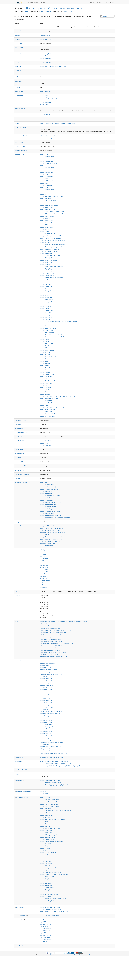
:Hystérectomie (46, 299)
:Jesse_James (46, 304)
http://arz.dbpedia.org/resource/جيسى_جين (52, 669)
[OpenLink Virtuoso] (50, 952)
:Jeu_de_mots (46, 306)
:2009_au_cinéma (47, 190)
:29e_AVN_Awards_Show (49, 800)
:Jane (44, 791)
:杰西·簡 (44, 744)
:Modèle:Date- (46, 493)
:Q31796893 (45, 115)
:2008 (44, 183)
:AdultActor (44, 558)
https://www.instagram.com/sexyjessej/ (51, 639)
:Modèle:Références (48, 504)
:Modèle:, (45, 482)
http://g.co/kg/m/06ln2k (46, 749)
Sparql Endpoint (110, 2)
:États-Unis (45, 58)
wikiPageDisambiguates (23, 791)
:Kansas (44, 308)
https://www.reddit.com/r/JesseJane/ (50, 650)
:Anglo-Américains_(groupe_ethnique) (53, 66)
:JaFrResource (45, 933)
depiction (18, 761)
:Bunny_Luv (45, 824)
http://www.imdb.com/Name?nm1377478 (51, 648)
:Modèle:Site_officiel (48, 506)
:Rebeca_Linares (47, 876)
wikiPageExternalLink (22, 136)
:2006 (44, 174)
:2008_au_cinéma (47, 185)
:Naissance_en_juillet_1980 (50, 249)
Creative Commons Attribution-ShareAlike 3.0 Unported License (79, 955)
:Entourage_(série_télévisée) (50, 271)
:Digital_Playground (47, 269)
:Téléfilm (44, 385)
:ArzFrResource (45, 928)
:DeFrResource (45, 924)
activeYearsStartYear (22, 31)
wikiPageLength (20, 146)
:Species (43, 587)
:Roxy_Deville (46, 881)
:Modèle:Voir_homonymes (49, 509)
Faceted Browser (96, 2)
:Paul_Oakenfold (47, 332)
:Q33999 (44, 569)
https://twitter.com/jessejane (48, 637)
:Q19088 (44, 565)
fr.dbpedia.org (68, 11)
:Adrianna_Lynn (46, 207)
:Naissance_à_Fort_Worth (49, 251)
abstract (18, 27)
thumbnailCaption (21, 127)
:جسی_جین (45, 691)
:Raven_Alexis (46, 352)
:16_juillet (45, 797)
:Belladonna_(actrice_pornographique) (53, 214)
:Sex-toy (44, 361)
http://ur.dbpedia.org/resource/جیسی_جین (51, 742)
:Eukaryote (44, 585)
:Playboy (44, 339)
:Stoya (44, 370)
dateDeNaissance (21, 432)
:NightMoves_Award (48, 328)
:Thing (42, 550)
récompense (20, 470)
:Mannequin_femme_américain (51, 247)
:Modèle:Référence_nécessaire (51, 502)
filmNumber (19, 77)
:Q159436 (44, 665)
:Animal (43, 583)
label (17, 595)
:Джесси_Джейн (47, 727)
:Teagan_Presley (47, 374)
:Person (43, 552)
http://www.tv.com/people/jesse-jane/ (50, 628)
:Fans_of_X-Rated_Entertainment (51, 277)
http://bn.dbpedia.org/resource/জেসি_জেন (51, 674)
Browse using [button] (33, 2)
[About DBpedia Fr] (19, 2)
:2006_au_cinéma (47, 176)
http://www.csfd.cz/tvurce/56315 (49, 654)
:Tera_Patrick (46, 376)
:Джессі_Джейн (46, 740)
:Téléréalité (45, 387)
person (27, 11)
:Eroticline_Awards (47, 273)
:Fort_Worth (45, 54)
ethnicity (18, 66)
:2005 (44, 170)
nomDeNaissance (21, 462)
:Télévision (45, 390)
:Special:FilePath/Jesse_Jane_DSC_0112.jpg (55, 763)
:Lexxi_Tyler (45, 319)
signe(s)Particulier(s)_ (23, 474)
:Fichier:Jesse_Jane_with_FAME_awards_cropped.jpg (57, 396)
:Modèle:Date (46, 491)
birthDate (18, 43)
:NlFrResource (45, 922)
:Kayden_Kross (46, 310)
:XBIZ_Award (46, 896)
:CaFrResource (45, 931)
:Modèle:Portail (46, 500)
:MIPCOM (45, 865)
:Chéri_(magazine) (47, 416)
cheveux (19, 424)
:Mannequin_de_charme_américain (52, 244)
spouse (18, 115)
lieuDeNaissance (21, 441)
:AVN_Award (45, 39)
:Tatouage (45, 372)
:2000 (44, 154)
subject (18, 526)
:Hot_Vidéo (45, 843)
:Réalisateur (45, 359)
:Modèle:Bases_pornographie (50, 515)
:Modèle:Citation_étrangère (50, 489)
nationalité (19, 453)
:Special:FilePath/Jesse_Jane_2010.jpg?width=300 (57, 123)
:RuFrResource (45, 935)
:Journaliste (45, 100)
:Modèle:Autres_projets (48, 487)
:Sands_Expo (46, 412)
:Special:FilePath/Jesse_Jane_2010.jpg (54, 761)
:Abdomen (45, 203)
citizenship (19, 62)
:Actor (42, 556)
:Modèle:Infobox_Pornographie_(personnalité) (55, 517)
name (17, 774)
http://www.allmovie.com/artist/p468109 (51, 646)
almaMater (19, 35)
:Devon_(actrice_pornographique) (51, 266)
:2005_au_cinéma (47, 172)
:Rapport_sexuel (47, 350)
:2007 (44, 179)
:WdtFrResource (46, 942)
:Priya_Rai (45, 346)
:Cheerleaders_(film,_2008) (50, 255)
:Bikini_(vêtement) (47, 216)
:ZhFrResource (45, 939)
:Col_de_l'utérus (47, 258)
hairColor (18, 81)
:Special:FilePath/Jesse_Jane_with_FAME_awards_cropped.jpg (61, 766)
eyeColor (18, 70)
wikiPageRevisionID (21, 150)
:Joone (44, 857)
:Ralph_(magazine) (47, 409)
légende (19, 449)
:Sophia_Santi (46, 368)
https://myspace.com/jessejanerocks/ (50, 635)
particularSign (20, 108)
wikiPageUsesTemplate (23, 482)
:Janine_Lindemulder (48, 302)
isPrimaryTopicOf (21, 770)
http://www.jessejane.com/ (47, 136)
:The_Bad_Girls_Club (48, 414)
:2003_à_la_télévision (48, 163)
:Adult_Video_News (47, 209)
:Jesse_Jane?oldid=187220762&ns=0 (53, 757)
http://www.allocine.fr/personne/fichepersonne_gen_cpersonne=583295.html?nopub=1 (64, 621)
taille (18, 478)
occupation (19, 95)
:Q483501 (44, 572)
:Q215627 (44, 567)
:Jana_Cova (45, 848)
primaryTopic (20, 946)
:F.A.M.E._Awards (47, 275)
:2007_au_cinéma (47, 181)
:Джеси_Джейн (46, 672)
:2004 (44, 165)
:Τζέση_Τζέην (46, 685)
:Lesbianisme (46, 317)
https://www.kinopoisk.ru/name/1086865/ (51, 641)
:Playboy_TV (46, 341)
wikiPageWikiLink (21, 154)
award (17, 39)
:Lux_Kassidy (46, 863)
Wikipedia (52, 955)
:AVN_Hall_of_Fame (48, 201)
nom (18, 457)
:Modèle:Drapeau (47, 513)
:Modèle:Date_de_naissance (50, 495)
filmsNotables (20, 437)
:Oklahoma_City (46, 330)
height (17, 87)
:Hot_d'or (45, 242)
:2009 (44, 187)
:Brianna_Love (46, 220)
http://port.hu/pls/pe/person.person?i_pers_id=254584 (55, 657)
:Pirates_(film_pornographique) (51, 335)
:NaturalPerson (45, 580)
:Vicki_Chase (46, 892)
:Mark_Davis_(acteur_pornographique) (53, 898)
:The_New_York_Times (48, 381)
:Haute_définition (47, 291)
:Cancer (44, 229)
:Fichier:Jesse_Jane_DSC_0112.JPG (52, 407)
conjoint (19, 428)
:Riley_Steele (46, 354)
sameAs (18, 661)
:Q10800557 (45, 104)
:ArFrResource (45, 926)
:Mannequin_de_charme (49, 398)
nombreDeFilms (21, 466)
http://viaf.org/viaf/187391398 (48, 751)
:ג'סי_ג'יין (45, 698)
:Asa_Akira (45, 817)
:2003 (44, 159)
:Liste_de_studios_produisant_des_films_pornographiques (58, 321)
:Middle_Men (46, 787)
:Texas (44, 56)
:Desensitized (46, 264)
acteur (19, 907)
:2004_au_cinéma (47, 168)
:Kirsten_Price (46, 313)
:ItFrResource (45, 937)
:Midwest (44, 405)
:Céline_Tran (46, 262)
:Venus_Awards (46, 392)
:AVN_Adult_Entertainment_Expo (51, 196)
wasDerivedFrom (21, 757)
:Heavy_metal (46, 293)
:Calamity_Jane (46, 227)
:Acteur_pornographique (49, 98)
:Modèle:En (45, 498)
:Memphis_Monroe (47, 403)
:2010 (44, 192)
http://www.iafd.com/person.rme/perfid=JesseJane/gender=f (56, 624)
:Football (44, 280)
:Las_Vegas (45, 315)
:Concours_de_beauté (48, 260)
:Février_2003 (46, 286)
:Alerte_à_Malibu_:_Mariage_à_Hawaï (53, 212)
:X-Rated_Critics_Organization (50, 894)
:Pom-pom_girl (46, 343)
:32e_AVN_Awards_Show (49, 806)
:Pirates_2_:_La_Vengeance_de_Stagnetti (54, 119)
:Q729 (43, 578)
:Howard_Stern (46, 297)
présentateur (21, 915)
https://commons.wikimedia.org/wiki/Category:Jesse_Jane (56, 630)
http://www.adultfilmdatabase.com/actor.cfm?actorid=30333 (56, 643)
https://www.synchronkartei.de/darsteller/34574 (53, 652)
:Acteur (44, 95)
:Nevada (44, 326)
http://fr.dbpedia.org (46, 11)
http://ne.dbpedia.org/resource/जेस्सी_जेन (51, 713)
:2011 (44, 194)
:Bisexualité (45, 218)
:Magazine (45, 324)
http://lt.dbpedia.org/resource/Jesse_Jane (51, 711)
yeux (18, 522)
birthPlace (19, 54)
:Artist (42, 561)
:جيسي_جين (45, 667)
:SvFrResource (45, 920)
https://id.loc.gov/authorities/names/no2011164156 (54, 753)
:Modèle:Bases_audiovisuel (50, 511)
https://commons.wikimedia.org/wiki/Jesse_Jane (53, 632)
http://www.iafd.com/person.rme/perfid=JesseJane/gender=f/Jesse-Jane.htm (61, 138)
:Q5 (43, 576)
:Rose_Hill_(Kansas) (48, 357)
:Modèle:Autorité (47, 484)
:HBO (43, 288)
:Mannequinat (46, 102)
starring (18, 119)
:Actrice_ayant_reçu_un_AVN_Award (52, 236)
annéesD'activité (21, 420)
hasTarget (19, 920)
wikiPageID (19, 142)
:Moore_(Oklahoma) (48, 868)
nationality (19, 91)
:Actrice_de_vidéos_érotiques (50, 238)
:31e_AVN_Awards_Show (49, 804)
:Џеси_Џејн (45, 733)
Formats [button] (44, 2)
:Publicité (44, 348)
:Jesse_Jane (44, 661)
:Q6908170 (45, 35)
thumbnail (18, 123)
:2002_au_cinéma (47, 157)
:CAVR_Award (46, 222)
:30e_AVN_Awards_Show (49, 802)
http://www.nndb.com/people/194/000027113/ (52, 626)
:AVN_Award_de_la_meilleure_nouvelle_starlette (56, 810)
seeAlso (18, 621)
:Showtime (45, 365)
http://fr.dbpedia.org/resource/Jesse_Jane (53, 8)
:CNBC (44, 225)
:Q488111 (44, 574)
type (17, 550)
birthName (19, 47)
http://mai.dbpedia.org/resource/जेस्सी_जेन (51, 746)
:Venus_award (46, 253)
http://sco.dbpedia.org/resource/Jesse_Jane (52, 729)
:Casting (44, 231)
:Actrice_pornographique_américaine (52, 240)
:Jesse (44, 793)
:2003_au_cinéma (47, 161)
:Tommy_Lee (46, 383)
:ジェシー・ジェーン (48, 707)
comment (18, 591)
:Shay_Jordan (46, 363)
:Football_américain (47, 282)
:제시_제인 (45, 709)
